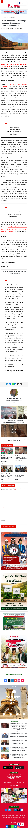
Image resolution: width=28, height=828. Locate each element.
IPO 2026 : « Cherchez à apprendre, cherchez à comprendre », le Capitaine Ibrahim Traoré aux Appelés (7, 458)
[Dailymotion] (21, 810)
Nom (2, 507)
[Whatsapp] (12, 826)
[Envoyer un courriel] (12, 28)
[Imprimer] (21, 384)
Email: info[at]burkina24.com (14, 778)
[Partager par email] (18, 384)
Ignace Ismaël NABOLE (7, 28)
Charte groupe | (16, 774)
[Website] (14, 402)
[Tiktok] (18, 810)
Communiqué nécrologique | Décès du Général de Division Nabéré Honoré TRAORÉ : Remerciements (18, 735)
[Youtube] (12, 810)
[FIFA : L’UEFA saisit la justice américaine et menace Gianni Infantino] (21, 450)
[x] (9, 810)
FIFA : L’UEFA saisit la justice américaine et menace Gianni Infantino (21, 457)
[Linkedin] (15, 826)
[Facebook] (7, 826)
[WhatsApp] (13, 384)
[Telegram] (15, 384)
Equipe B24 (18, 776)
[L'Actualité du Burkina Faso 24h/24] (14, 6)
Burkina (13, 17)
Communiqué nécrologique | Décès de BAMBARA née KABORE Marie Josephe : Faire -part (18, 756)
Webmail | (13, 776)
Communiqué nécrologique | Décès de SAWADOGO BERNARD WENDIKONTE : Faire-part (18, 749)
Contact (22, 774)
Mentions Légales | (8, 774)
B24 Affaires (13, 822)
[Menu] (2, 6)
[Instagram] (18, 826)
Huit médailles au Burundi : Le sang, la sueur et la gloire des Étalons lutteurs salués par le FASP (7, 476)
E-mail (3, 514)
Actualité (9, 17)
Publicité (9, 776)
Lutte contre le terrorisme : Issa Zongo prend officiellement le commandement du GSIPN (21, 476)
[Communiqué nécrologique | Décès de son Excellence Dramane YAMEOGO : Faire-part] (5, 742)
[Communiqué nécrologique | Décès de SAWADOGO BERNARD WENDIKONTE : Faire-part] (5, 749)
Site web (3, 520)
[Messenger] (10, 384)
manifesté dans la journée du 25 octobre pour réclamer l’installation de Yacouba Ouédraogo (14, 229)
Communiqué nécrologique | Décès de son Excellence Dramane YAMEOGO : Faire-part (18, 742)
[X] (9, 826)
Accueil (4, 17)
